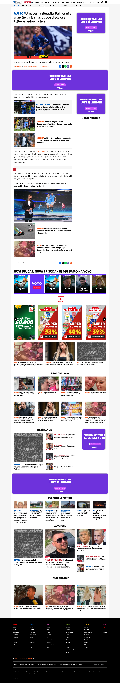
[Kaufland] (60, 300)
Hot (42, 2)
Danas (15, 624)
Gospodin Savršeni (51, 645)
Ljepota (67, 634)
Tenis (59, 6)
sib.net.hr (42, 672)
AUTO (67, 2)
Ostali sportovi (68, 6)
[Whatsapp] (65, 66)
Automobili (68, 652)
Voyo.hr (25, 672)
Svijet (14, 629)
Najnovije (105, 630)
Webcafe (56, 2)
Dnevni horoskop (88, 632)
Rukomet (24, 6)
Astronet (86, 627)
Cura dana (86, 629)
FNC (76, 6)
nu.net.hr (99, 672)
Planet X (86, 639)
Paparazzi (49, 634)
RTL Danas (15, 634)
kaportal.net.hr (50, 672)
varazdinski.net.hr (59, 672)
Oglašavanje (23, 664)
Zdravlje (67, 647)
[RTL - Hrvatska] (97, 665)
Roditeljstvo (68, 645)
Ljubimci (67, 637)
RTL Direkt (15, 637)
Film (48, 629)
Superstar (49, 642)
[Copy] (71, 66)
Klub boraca (33, 6)
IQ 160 (73, 2)
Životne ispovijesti (70, 650)
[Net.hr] (104, 665)
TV (47, 637)
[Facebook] (60, 66)
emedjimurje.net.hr (33, 672)
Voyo (48, 650)
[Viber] (68, 66)
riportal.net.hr (69, 672)
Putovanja (68, 642)
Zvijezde (48, 627)
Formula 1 (82, 6)
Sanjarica (105, 632)
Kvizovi (85, 645)
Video (104, 627)
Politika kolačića (42, 664)
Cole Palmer (40, 151)
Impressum (16, 664)
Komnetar (86, 634)
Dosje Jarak (15, 642)
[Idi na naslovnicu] (18, 3)
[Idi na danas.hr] (28, 2)
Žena (62, 2)
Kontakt (60, 664)
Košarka (52, 6)
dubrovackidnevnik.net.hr (80, 672)
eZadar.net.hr (91, 672)
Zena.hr (20, 672)
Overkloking (87, 637)
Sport (37, 2)
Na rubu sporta (43, 6)
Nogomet (16, 6)
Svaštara (86, 642)
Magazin (48, 2)
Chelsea (25, 263)
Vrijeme (15, 645)
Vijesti (14, 627)
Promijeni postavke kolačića (70, 664)
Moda (67, 639)
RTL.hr (14, 672)
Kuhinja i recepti (69, 632)
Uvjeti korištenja (32, 664)
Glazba (48, 632)
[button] (16, 276)
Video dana (86, 647)
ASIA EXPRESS (81, 2)
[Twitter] (63, 66)
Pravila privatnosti (51, 664)
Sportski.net (33, 66)
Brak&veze (68, 627)
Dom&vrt (68, 629)
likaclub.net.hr (32, 674)
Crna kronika (16, 632)
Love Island (49, 639)
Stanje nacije (16, 639)
